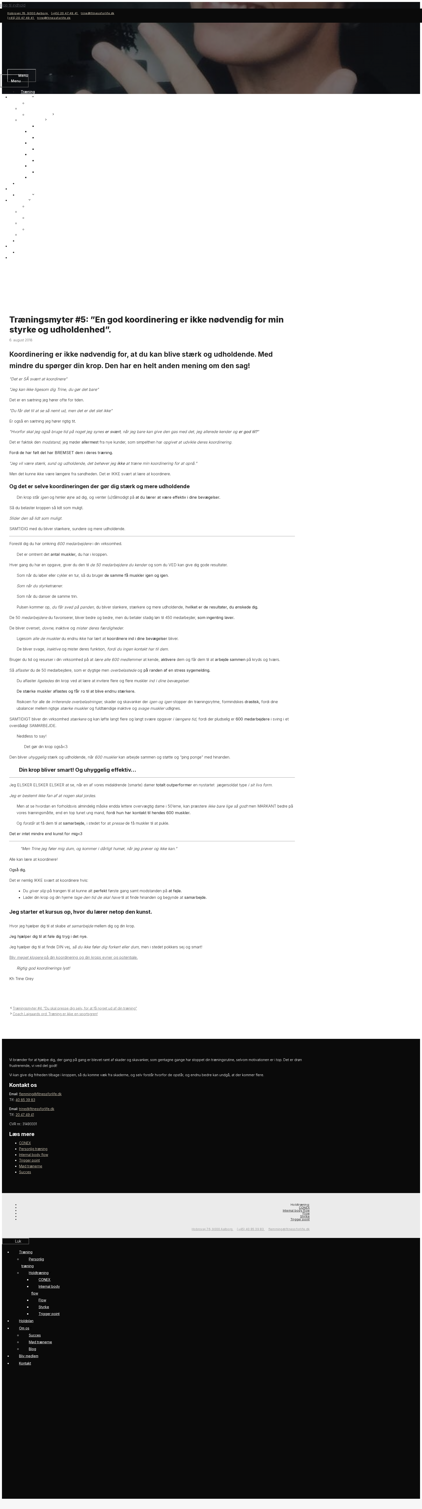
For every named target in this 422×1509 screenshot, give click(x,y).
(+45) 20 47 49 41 (64, 13)
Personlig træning (38, 108)
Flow (44, 149)
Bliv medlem (27, 246)
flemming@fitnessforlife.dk (40, 1094)
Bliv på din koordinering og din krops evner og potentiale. (73, 957)
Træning (28, 92)
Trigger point (44, 177)
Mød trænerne (35, 223)
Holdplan (24, 189)
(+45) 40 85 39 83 (250, 1229)
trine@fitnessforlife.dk (97, 13)
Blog (34, 229)
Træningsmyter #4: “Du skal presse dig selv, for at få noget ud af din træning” (75, 1008)
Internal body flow (48, 143)
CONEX (39, 131)
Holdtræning (41, 114)
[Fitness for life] (25, 65)
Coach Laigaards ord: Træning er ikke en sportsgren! (55, 1014)
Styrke (45, 160)
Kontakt (23, 257)
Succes (29, 212)
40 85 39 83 (25, 1100)
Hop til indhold (12, 5)
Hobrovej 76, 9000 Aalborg (28, 13)
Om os (26, 195)
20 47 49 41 (25, 1115)
